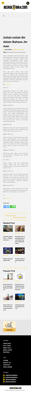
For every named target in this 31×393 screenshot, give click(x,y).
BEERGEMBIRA (10, 379)
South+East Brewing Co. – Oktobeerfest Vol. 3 (7, 238)
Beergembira (8, 49)
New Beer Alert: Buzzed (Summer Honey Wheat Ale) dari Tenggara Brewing (19, 240)
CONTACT (6, 365)
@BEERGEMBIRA (11, 375)
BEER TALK (7, 348)
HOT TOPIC (7, 345)
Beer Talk (5, 233)
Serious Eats (9, 198)
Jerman (16, 52)
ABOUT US (7, 362)
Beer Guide (17, 233)
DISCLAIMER (7, 367)
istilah (11, 52)
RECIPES (6, 352)
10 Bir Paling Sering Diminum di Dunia (19, 306)
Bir (8, 52)
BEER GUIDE (7, 350)
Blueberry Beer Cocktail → (20, 217)
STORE (5, 360)
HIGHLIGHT (7, 343)
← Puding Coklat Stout (10, 215)
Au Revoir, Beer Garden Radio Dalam (20, 260)
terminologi (22, 52)
